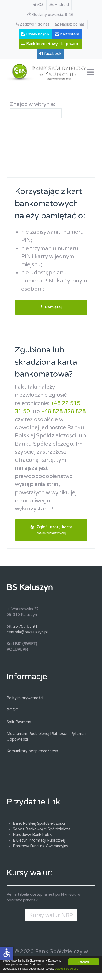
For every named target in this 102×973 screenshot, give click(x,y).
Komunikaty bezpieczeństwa (32, 751)
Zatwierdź (83, 962)
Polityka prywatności (25, 698)
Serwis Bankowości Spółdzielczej (42, 829)
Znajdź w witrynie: (32, 104)
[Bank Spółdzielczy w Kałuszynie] (51, 71)
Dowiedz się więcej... (67, 968)
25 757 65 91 (25, 626)
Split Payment (19, 722)
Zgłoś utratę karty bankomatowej (54, 530)
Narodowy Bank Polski (32, 834)
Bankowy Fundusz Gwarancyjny (40, 846)
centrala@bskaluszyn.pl (27, 632)
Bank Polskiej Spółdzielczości (39, 823)
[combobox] (36, 113)
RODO (13, 710)
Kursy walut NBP (51, 915)
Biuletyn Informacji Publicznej (39, 840)
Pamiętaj (53, 307)
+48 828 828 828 (63, 411)
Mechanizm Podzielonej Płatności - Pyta (43, 733)
